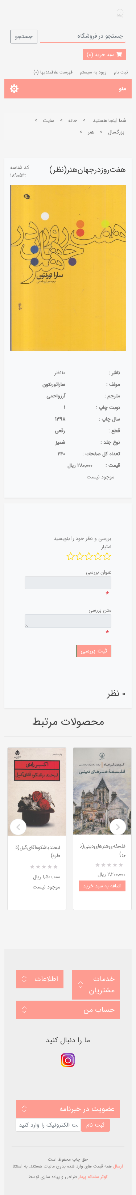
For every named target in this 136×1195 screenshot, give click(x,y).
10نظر (59, 373)
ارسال (118, 1166)
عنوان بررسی (98, 572)
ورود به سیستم (93, 72)
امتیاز (106, 547)
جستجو (24, 36)
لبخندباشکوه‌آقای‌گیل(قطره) (38, 852)
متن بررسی (99, 610)
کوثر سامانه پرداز (92, 1176)
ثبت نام (121, 72)
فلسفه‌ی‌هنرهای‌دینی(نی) (102, 850)
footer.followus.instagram (68, 1060)
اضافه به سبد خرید (102, 886)
